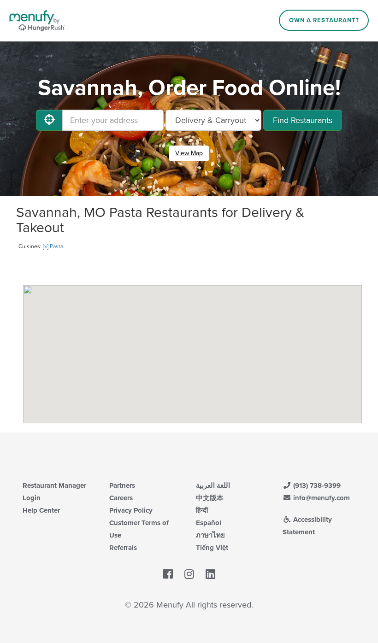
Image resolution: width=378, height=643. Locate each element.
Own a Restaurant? (324, 20)
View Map (189, 153)
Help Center (41, 510)
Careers (121, 498)
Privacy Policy (131, 510)
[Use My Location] (49, 120)
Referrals (123, 548)
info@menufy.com (320, 498)
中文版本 (210, 498)
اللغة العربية (213, 485)
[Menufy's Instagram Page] (189, 575)
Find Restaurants (302, 120)
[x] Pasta (53, 246)
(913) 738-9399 (316, 485)
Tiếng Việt (212, 548)
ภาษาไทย (210, 535)
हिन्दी (202, 510)
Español (208, 523)
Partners (122, 485)
